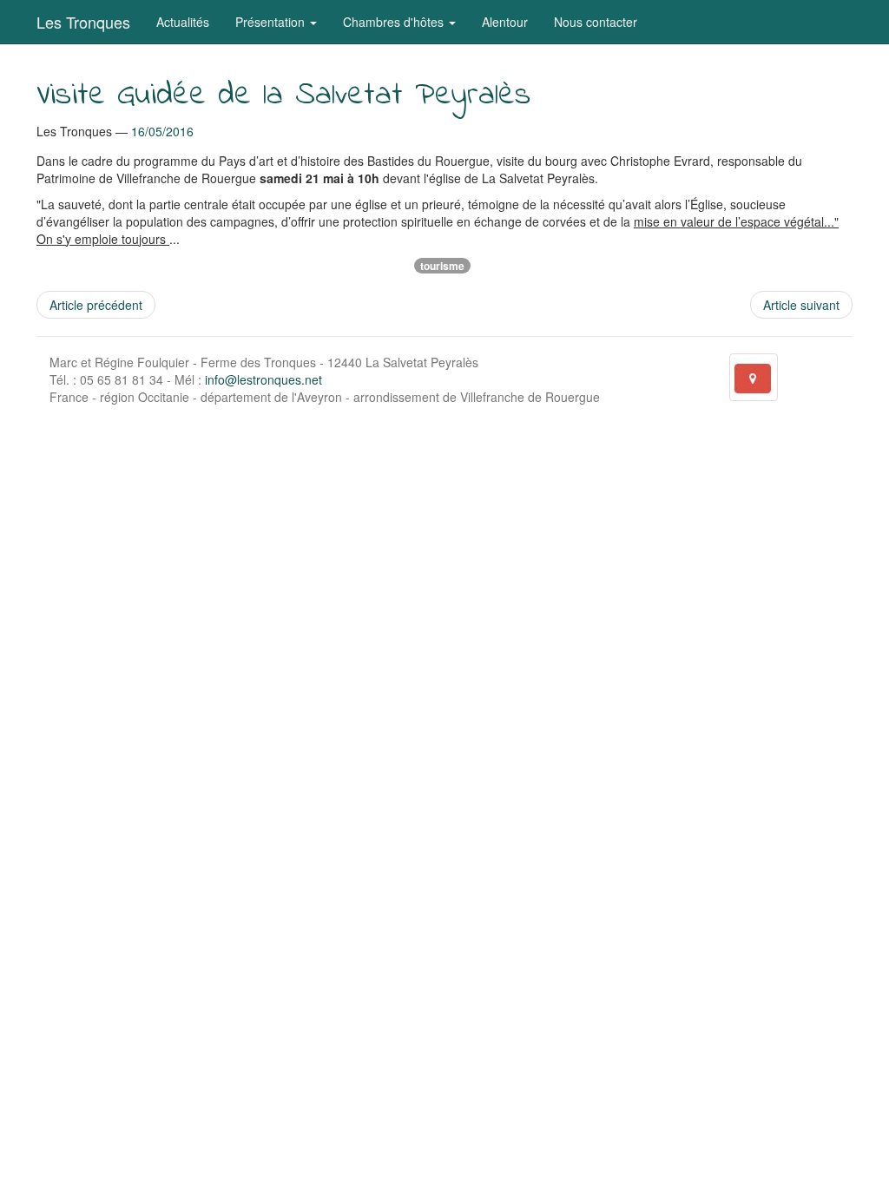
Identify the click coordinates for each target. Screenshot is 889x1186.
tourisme (442, 265)
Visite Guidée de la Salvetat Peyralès (283, 96)
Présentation (271, 21)
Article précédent (95, 304)
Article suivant (801, 304)
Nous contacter (595, 21)
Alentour (505, 21)
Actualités (182, 21)
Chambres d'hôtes (395, 21)
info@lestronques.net (263, 379)
